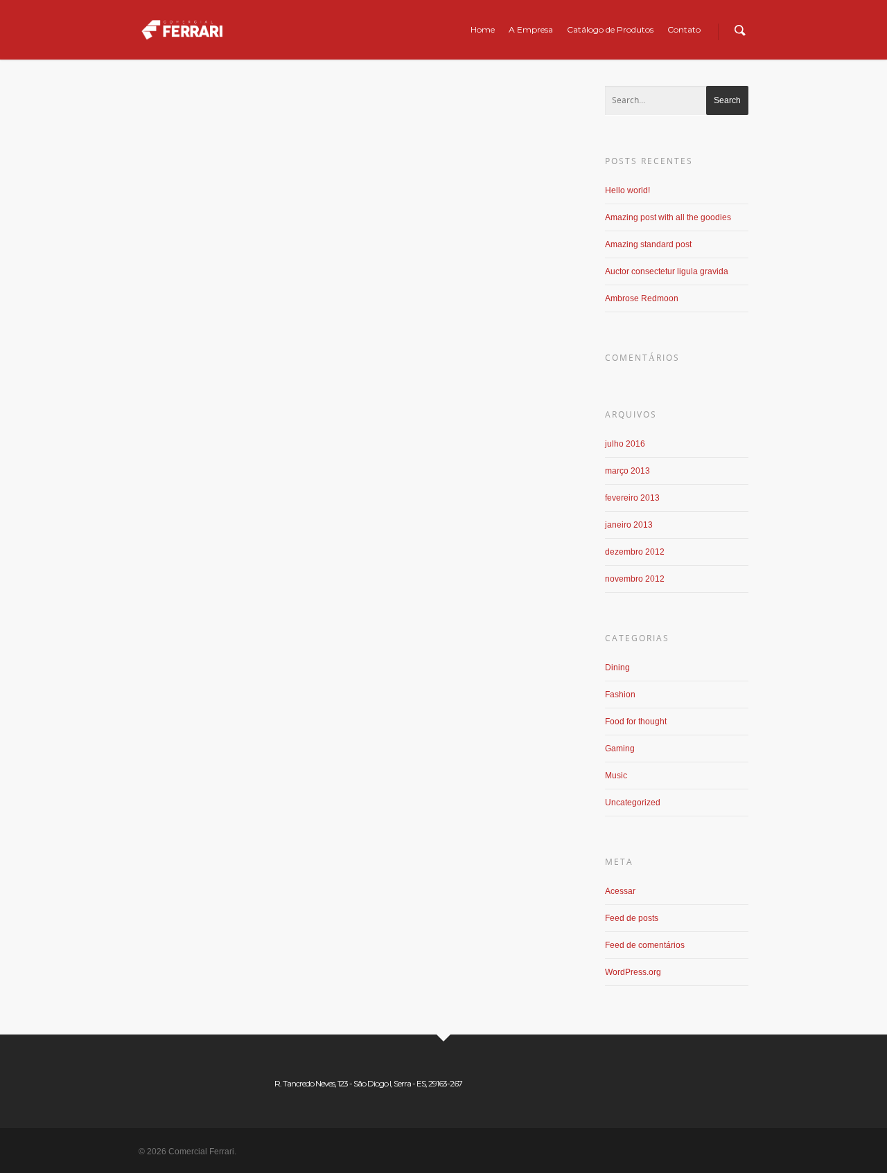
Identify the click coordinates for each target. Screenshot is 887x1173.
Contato (684, 29)
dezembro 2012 (635, 552)
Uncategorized (632, 802)
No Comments (458, 158)
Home (483, 29)
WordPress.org (633, 972)
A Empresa (531, 29)
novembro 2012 (635, 579)
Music (417, 158)
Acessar (620, 891)
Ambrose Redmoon (641, 298)
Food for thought (345, 158)
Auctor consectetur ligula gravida (666, 271)
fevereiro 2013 (632, 498)
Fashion (620, 694)
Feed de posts (631, 918)
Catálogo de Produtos (610, 29)
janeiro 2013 (629, 525)
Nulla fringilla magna (243, 145)
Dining (302, 158)
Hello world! (627, 190)
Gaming (390, 158)
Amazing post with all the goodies (668, 217)
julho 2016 (625, 444)
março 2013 (627, 471)
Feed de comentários (645, 945)
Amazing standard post (648, 244)
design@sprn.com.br (251, 158)
